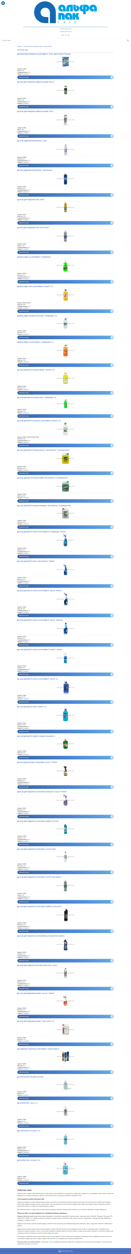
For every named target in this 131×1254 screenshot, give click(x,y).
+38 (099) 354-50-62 (65, 31)
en (68, 35)
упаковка (51, 1242)
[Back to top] (127, 1244)
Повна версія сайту (67, 1251)
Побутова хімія (48, 46)
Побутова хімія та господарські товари (33, 46)
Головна (19, 46)
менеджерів (34, 1244)
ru (62, 35)
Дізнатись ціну (24, 77)
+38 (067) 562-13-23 (65, 29)
